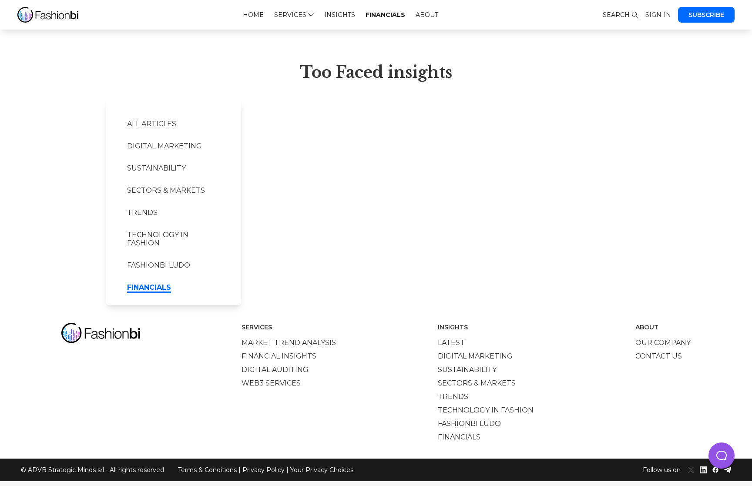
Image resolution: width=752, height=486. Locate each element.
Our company (663, 343)
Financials (385, 15)
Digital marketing (164, 146)
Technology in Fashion (157, 239)
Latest (451, 343)
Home (253, 15)
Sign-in (658, 15)
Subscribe (706, 15)
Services (290, 15)
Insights (339, 15)
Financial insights (279, 356)
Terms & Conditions (207, 470)
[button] (721, 455)
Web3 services (271, 383)
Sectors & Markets (166, 190)
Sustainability (156, 168)
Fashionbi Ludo (158, 265)
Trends (142, 212)
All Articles (151, 124)
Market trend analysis (289, 343)
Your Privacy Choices (321, 470)
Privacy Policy (263, 470)
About (427, 15)
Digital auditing (275, 369)
